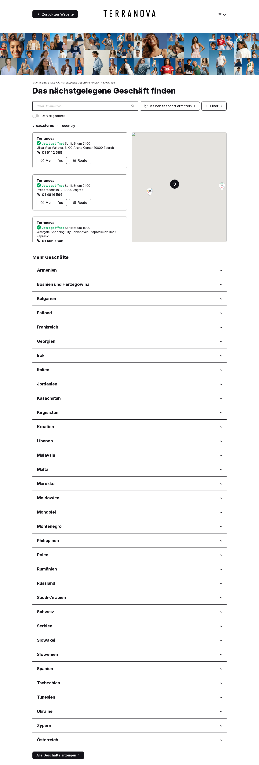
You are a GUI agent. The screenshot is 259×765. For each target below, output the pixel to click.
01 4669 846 (52, 241)
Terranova (45, 138)
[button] (222, 186)
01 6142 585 (52, 152)
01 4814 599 (52, 195)
